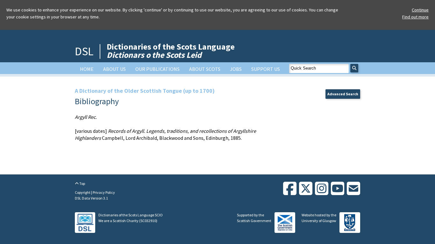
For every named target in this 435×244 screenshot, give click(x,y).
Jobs (236, 69)
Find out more (415, 17)
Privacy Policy (104, 192)
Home (87, 69)
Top (82, 183)
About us (114, 69)
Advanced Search (342, 94)
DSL (84, 51)
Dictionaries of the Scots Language (171, 50)
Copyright (83, 192)
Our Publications (157, 69)
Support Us (265, 69)
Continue (420, 10)
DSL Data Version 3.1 (91, 198)
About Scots (204, 69)
